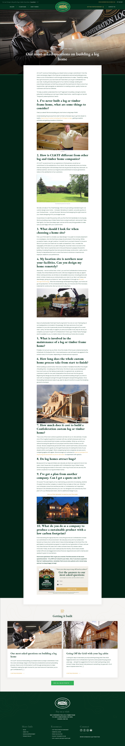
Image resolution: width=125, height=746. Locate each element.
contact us (111, 6)
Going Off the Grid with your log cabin (87, 653)
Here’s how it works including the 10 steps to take (56, 118)
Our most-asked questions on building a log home (34, 655)
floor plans (22, 6)
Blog (53, 49)
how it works (34, 6)
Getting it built (67, 49)
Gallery (12, 6)
